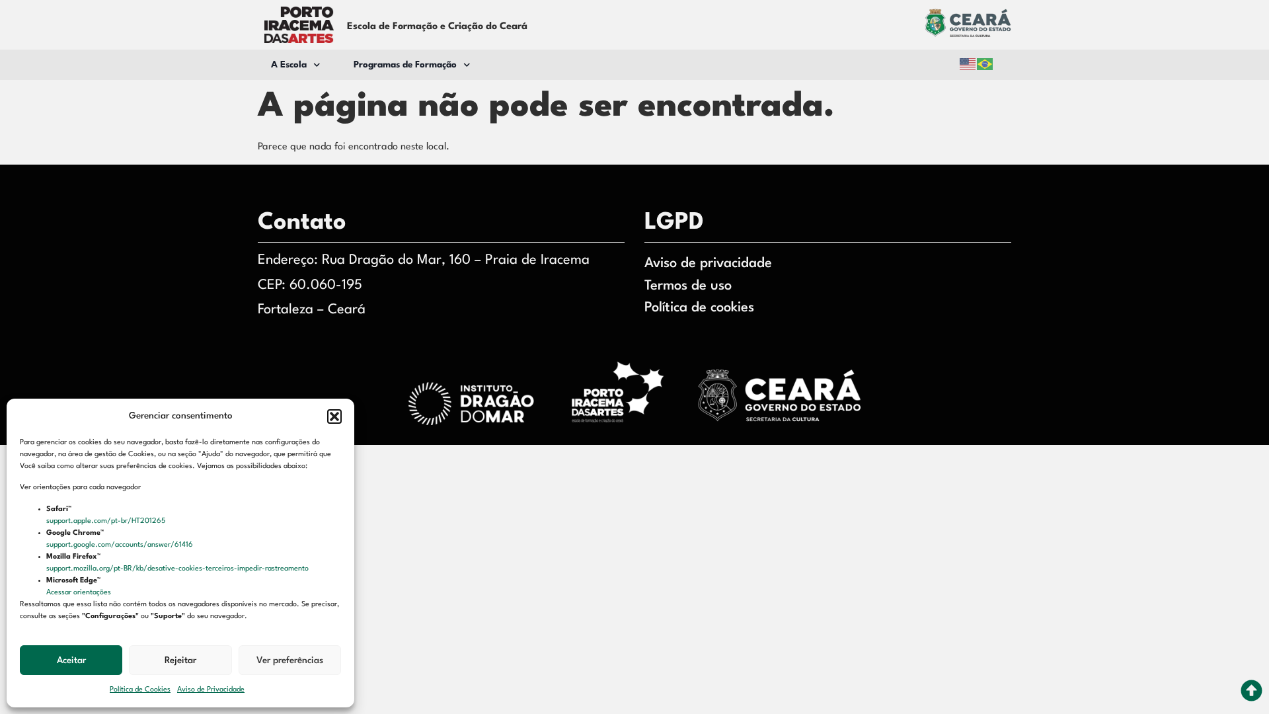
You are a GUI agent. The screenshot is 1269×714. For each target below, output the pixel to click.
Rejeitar (180, 660)
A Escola (289, 64)
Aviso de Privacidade (211, 690)
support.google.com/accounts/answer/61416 (120, 545)
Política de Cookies (140, 690)
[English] (968, 64)
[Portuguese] (985, 64)
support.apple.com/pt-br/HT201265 (106, 521)
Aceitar (71, 660)
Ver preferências (289, 660)
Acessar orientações (79, 592)
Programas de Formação (405, 64)
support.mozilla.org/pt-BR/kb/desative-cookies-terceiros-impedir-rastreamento (178, 569)
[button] (334, 416)
